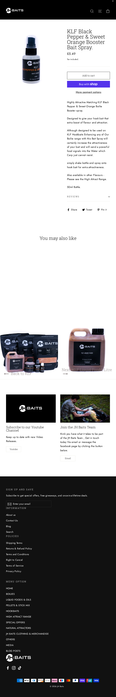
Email (68, 458)
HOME (9, 588)
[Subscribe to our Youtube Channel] (31, 408)
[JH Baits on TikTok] (19, 668)
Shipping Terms (14, 543)
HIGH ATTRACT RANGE (18, 616)
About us (10, 515)
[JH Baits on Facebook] (8, 668)
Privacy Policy (13, 571)
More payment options (88, 92)
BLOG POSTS (13, 651)
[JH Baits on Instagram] (14, 668)
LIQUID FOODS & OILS (18, 599)
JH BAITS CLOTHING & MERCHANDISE (27, 634)
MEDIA (9, 645)
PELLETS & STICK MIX (18, 605)
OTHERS (10, 639)
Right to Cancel (14, 560)
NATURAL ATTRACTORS (18, 628)
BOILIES (10, 594)
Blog (8, 526)
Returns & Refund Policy (19, 548)
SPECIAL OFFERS (15, 622)
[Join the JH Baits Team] (85, 408)
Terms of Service (15, 565)
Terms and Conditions (17, 554)
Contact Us (12, 520)
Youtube (14, 449)
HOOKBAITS (12, 611)
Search (9, 532)
